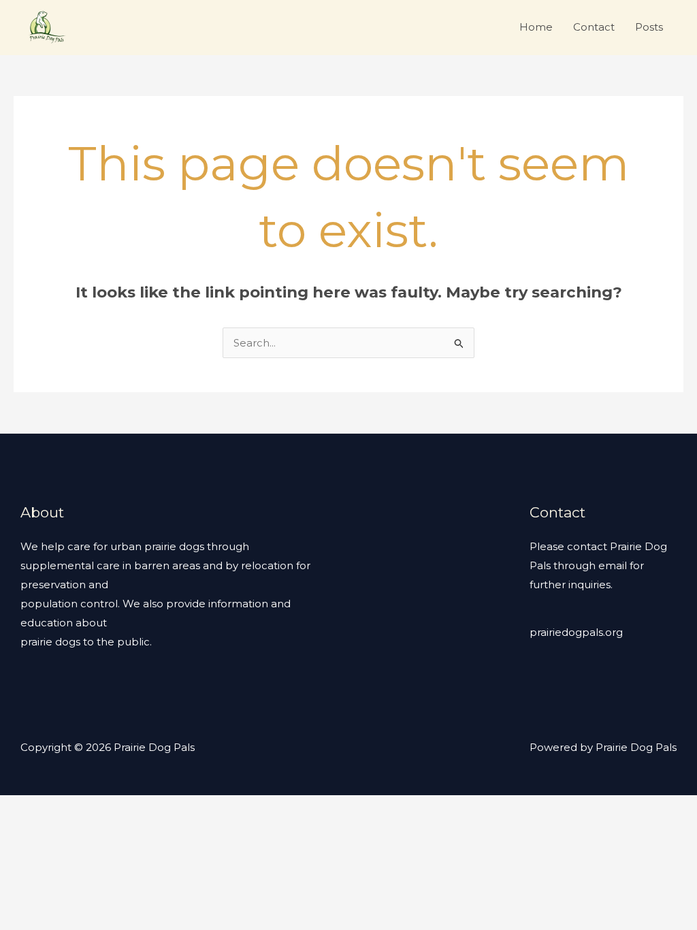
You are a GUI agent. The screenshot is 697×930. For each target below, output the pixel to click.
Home (536, 26)
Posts (649, 26)
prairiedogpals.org (576, 632)
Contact (594, 26)
